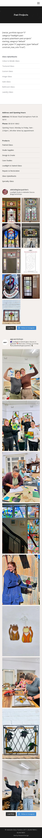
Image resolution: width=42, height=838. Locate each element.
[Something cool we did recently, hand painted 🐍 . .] (11, 286)
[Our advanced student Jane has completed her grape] (21, 734)
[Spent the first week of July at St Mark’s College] (11, 235)
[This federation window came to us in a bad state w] (11, 210)
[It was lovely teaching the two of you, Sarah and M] (21, 477)
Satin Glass (6, 81)
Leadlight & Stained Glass (12, 165)
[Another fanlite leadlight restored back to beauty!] (11, 261)
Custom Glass (7, 71)
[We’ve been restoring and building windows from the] (11, 312)
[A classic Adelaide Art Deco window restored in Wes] (31, 286)
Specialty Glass (8, 181)
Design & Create (8, 155)
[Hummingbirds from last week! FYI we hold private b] (21, 374)
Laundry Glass (7, 92)
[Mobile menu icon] (38, 3)
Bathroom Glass (8, 87)
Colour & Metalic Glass (10, 61)
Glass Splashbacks (9, 176)
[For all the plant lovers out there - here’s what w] (31, 261)
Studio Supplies (8, 150)
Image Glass (7, 76)
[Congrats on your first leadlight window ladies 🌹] (21, 580)
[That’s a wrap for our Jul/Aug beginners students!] (21, 426)
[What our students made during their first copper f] (21, 785)
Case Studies (7, 160)
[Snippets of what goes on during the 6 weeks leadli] (21, 682)
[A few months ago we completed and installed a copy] (31, 210)
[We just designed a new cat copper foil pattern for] (21, 631)
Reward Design (23, 835)
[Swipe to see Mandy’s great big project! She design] (21, 528)
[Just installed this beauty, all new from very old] (31, 235)
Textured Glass (8, 66)
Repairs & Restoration (10, 171)
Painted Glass (7, 145)
